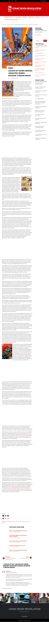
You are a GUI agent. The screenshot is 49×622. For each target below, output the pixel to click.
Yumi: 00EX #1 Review (39, 98)
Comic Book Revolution (24, 609)
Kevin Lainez (12, 537)
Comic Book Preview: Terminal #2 (39, 115)
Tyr (19, 489)
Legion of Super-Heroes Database (11, 19)
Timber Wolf (15, 350)
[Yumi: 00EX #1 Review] (15, 598)
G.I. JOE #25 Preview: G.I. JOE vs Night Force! (41, 135)
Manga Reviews (18, 17)
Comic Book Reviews (9, 17)
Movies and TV (31, 17)
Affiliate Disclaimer (39, 32)
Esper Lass (23, 489)
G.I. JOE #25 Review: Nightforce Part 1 (39, 83)
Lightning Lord (15, 489)
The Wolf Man (25, 353)
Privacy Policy (38, 34)
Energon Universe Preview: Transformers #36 (40, 87)
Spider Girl (20, 490)
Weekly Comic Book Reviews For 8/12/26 (18, 530)
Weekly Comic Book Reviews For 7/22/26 (18, 550)
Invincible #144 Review (39, 53)
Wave (7, 490)
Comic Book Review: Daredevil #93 (10, 558)
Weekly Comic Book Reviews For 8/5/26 (41, 107)
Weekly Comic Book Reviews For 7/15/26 (41, 139)
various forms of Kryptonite (25, 434)
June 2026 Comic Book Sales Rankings (41, 95)
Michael (7, 571)
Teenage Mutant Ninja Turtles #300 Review (39, 127)
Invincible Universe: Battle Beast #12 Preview (40, 131)
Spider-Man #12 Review (39, 72)
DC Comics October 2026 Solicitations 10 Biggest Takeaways (40, 69)
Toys (42, 17)
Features (24, 17)
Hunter (27, 489)
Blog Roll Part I (24, 557)
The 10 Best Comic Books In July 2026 (17, 545)
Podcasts (37, 17)
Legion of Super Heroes (9, 521)
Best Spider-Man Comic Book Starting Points (40, 111)
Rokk (10, 78)
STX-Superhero (12, 486)
